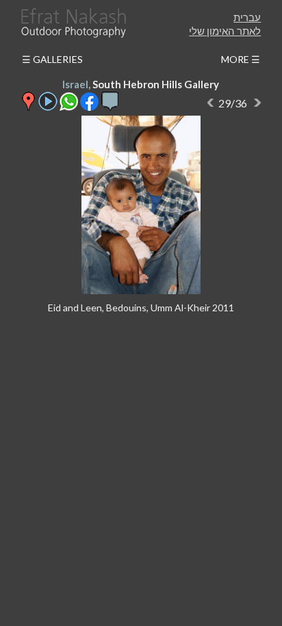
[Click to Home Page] (72, 23)
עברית (247, 17)
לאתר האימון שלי (225, 31)
